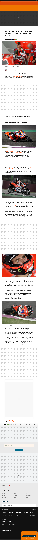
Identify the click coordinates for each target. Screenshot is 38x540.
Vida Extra (10, 515)
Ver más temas (4, 501)
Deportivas (12, 3)
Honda (27, 497)
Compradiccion (4, 525)
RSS (13, 485)
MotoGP (24, 3)
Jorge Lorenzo (23, 424)
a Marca (12, 209)
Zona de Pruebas (6, 3)
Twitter (33, 3)
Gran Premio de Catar (12, 150)
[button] (12, 70)
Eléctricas (15, 499)
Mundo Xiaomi (4, 519)
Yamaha (15, 497)
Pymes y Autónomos (12, 524)
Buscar (34, 505)
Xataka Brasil (4, 533)
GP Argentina (15, 421)
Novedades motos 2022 (29, 499)
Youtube (9, 485)
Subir (33, 509)
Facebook (34, 3)
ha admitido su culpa (18, 152)
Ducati (12, 420)
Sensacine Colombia (19, 533)
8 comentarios (8, 39)
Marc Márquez (4, 499)
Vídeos (27, 493)
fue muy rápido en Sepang (17, 205)
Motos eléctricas (18, 3)
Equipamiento (4, 497)
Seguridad (3, 495)
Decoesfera (3, 524)
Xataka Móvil (4, 515)
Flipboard (14, 39)
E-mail (16, 39)
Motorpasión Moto (32, 515)
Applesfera (3, 516)
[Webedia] (36, 0)
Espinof (17, 515)
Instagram (36, 3)
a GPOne (28, 216)
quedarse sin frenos (10, 151)
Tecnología (15, 495)
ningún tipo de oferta (18, 76)
